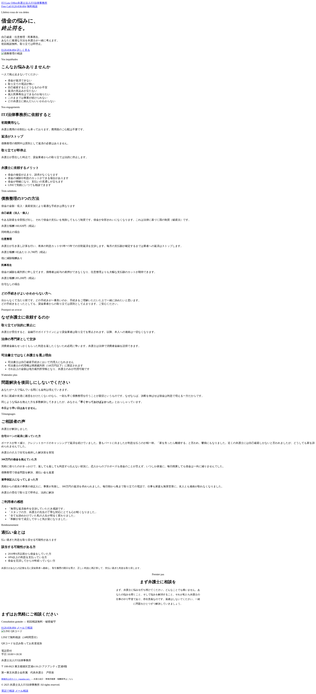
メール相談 (21, 690)
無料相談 (32, 6)
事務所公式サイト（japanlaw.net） (16, 679)
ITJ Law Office (24, 2)
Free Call (13, 6)
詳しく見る (23, 50)
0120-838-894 (8, 50)
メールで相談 (25, 627)
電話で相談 (7, 690)
